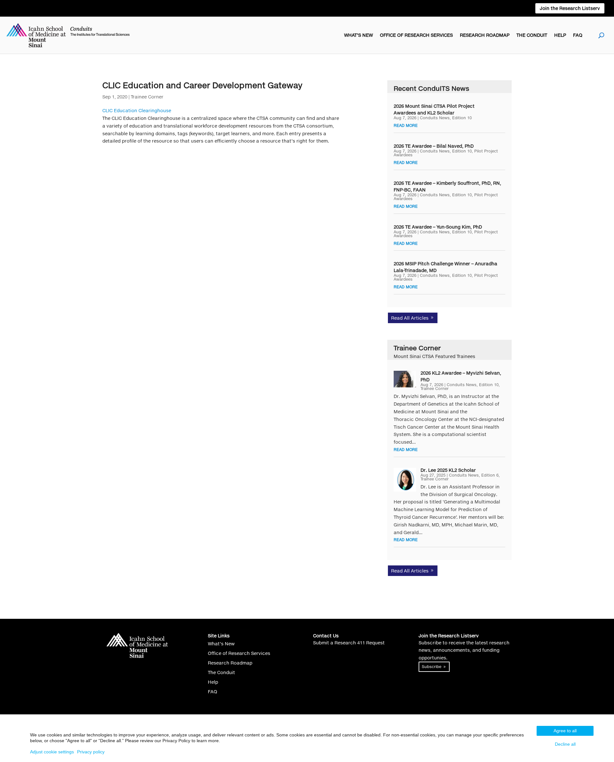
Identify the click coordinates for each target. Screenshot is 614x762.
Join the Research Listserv (570, 8)
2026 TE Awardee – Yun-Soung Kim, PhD (438, 226)
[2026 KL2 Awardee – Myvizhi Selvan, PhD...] (405, 379)
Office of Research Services (416, 35)
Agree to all (565, 730)
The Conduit (531, 35)
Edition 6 (490, 475)
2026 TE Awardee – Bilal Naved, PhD (434, 146)
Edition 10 (462, 117)
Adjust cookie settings (52, 751)
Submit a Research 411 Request (349, 642)
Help (560, 35)
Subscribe (431, 666)
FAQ (577, 35)
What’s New (358, 35)
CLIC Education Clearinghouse (136, 110)
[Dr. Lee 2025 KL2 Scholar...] (405, 480)
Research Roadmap (484, 35)
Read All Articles (410, 318)
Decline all (565, 744)
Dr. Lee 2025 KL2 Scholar (448, 470)
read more (406, 125)
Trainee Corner (147, 96)
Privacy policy (91, 751)
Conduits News (435, 117)
